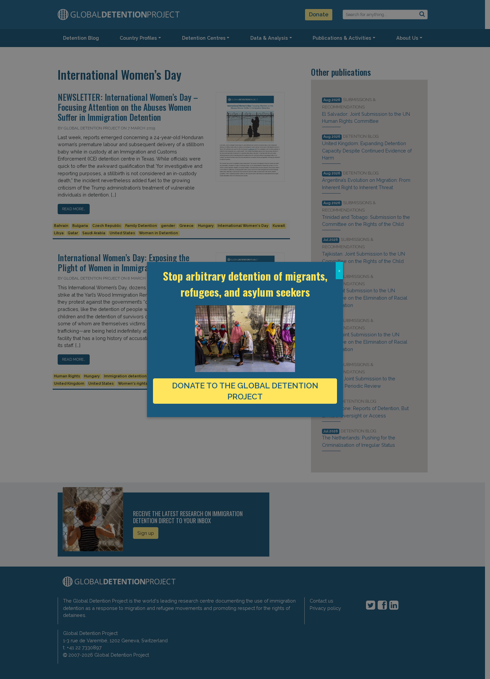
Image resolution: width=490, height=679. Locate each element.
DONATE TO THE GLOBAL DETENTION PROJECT (245, 391)
